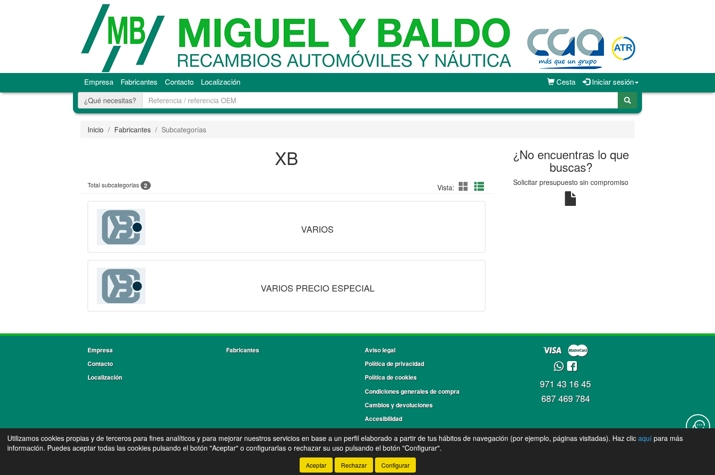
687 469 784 (565, 398)
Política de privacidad (394, 363)
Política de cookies (391, 377)
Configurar (395, 465)
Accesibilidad (383, 418)
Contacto (179, 81)
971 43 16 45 (565, 383)
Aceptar (316, 465)
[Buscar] (627, 100)
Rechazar (354, 465)
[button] (465, 186)
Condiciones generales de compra (412, 391)
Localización (220, 81)
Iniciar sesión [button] (612, 81)
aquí (645, 438)
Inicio (96, 129)
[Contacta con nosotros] (698, 426)
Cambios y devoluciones (399, 405)
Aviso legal (380, 350)
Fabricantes (139, 81)
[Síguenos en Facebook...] (572, 367)
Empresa (98, 81)
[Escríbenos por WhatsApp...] (559, 367)
